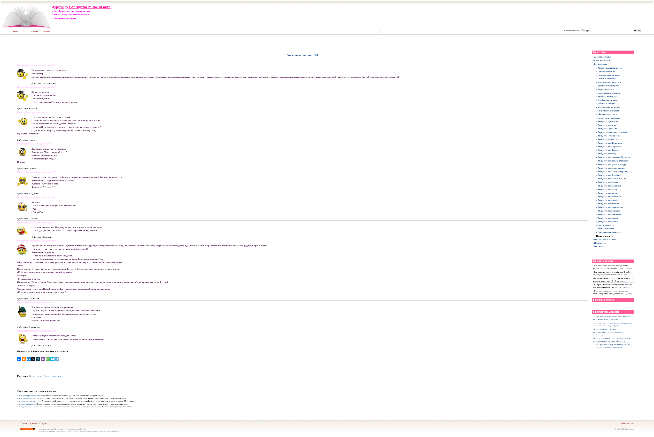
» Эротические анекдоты (607, 85)
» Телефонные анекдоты (607, 100)
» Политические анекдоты (608, 92)
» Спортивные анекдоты (607, 110)
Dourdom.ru (629, 429)
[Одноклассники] (24, 359)
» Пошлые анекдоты (605, 71)
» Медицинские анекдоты (608, 107)
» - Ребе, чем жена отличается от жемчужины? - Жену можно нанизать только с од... (612, 318)
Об (39, 423)
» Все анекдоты (600, 63)
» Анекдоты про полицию (608, 210)
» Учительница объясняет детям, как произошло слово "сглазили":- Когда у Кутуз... (612, 324)
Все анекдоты (36, 376)
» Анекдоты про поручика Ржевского (613, 157)
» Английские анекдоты (607, 96)
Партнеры (33, 423)
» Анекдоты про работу (607, 221)
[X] (33, 359)
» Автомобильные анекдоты (609, 67)
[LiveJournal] (38, 359)
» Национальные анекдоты (608, 232)
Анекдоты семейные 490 (29, 398)
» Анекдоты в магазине (606, 125)
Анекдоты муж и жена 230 (30, 401)
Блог (25, 31)
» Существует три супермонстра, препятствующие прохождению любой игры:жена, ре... (609, 332)
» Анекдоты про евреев (606, 192)
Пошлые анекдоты (52, 376)
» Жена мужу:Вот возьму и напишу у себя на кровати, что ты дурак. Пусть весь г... (611, 346)
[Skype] (52, 359)
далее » (629, 268)
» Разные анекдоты (605, 228)
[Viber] (43, 359)
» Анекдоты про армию (607, 182)
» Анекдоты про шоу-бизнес (609, 146)
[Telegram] (57, 359)
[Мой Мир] (29, 359)
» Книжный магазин (602, 60)
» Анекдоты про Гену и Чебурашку (612, 171)
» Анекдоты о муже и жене (608, 135)
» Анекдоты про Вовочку (607, 150)
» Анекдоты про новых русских (610, 167)
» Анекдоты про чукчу (606, 189)
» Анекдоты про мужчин (607, 203)
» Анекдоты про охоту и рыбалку (611, 178)
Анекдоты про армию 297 (29, 395)
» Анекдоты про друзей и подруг (611, 164)
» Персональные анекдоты (608, 75)
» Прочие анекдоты (605, 225)
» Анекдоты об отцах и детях (609, 139)
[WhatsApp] (48, 359)
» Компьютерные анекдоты (608, 82)
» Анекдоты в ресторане (607, 121)
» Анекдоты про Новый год (608, 175)
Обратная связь (627, 423)
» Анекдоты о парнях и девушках (611, 132)
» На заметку (599, 246)
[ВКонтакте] (19, 359)
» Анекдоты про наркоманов (609, 207)
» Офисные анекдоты (606, 78)
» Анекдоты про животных (608, 196)
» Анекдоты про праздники (608, 214)
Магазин (46, 31)
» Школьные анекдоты (606, 114)
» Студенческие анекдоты (608, 117)
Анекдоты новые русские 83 (30, 406)
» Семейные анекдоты (606, 103)
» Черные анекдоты (605, 89)
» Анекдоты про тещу (606, 153)
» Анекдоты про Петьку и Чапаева (612, 160)
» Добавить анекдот (602, 56)
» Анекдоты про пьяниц (607, 217)
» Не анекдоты (599, 242)
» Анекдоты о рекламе (606, 128)
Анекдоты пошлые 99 (27, 404)
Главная (15, 31)
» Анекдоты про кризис (607, 200)
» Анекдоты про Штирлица (609, 142)
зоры (44, 423)
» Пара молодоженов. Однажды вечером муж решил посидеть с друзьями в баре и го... (611, 339)
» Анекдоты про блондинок (608, 185)
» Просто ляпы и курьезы (604, 239)
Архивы (34, 31)
